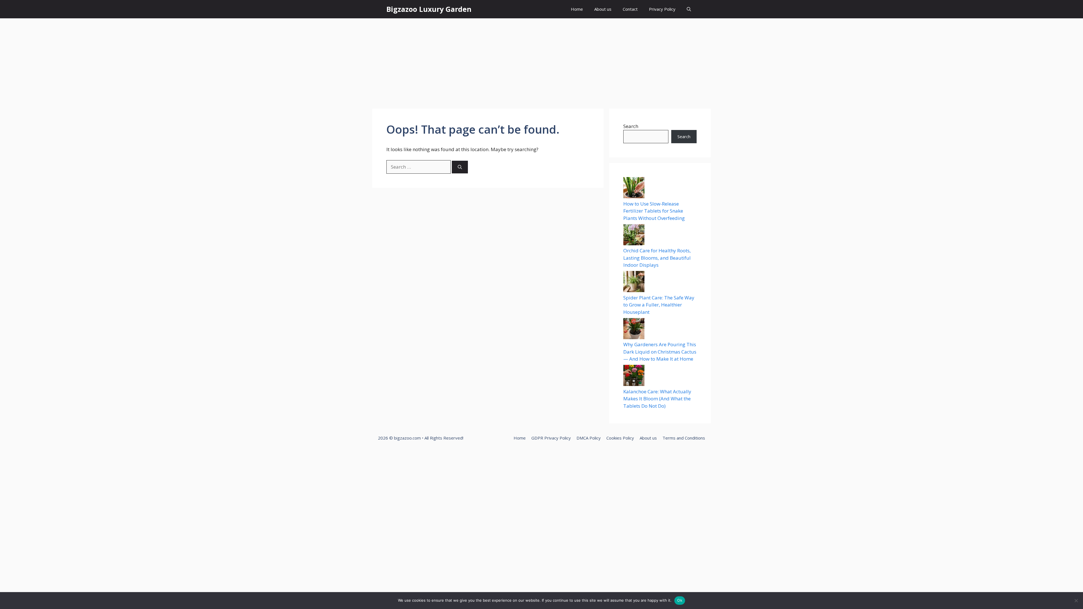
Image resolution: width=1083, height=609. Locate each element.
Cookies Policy (620, 438)
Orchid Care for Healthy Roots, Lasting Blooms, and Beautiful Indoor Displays (657, 257)
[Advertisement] (541, 60)
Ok (679, 600)
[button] (689, 9)
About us (602, 9)
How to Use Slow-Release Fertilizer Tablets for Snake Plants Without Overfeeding (654, 210)
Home (577, 9)
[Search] (460, 167)
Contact (630, 9)
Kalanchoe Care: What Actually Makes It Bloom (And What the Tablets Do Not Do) (657, 398)
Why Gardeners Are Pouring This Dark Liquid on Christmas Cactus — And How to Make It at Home (659, 351)
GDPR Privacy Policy (551, 438)
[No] (1076, 600)
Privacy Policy (662, 9)
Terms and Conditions (683, 438)
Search (630, 126)
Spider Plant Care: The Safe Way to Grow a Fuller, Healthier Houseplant (658, 304)
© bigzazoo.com (405, 438)
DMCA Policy (588, 438)
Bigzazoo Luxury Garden (429, 9)
